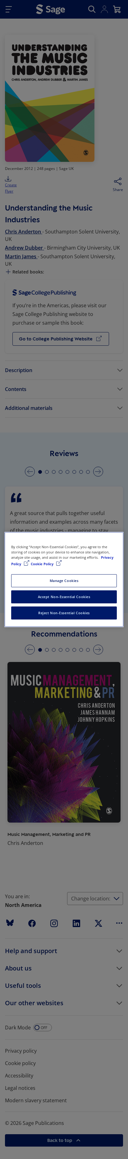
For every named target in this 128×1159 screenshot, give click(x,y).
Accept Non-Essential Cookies (64, 596)
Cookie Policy (42, 564)
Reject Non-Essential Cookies (64, 613)
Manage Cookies (64, 580)
